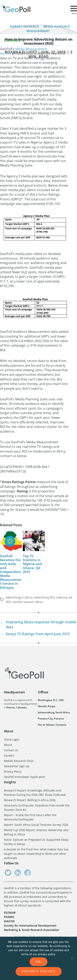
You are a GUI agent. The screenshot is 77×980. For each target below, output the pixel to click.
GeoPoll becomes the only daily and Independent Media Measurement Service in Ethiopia (11, 572)
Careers (9, 755)
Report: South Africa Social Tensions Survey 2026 (36, 825)
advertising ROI (44, 597)
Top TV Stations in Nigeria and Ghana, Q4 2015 (32, 564)
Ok (38, 962)
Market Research (24, 26)
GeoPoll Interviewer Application (24, 777)
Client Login (12, 739)
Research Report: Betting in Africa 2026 (30, 800)
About (8, 745)
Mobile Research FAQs (19, 761)
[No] (72, 958)
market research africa (27, 602)
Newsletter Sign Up (16, 766)
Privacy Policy (12, 771)
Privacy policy (38, 971)
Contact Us (11, 750)
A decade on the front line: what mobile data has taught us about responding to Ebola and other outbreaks (36, 853)
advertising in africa (19, 597)
